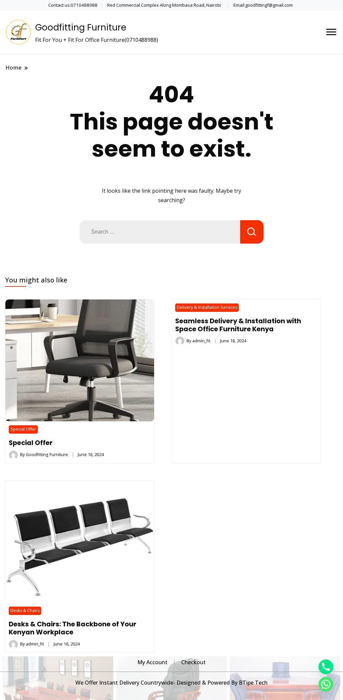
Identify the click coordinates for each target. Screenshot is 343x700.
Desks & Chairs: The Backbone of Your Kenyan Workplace (72, 628)
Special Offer (23, 429)
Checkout (193, 662)
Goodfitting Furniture (80, 27)
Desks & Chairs (25, 610)
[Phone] (326, 667)
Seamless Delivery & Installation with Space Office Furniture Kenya (238, 325)
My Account (152, 662)
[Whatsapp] (326, 684)
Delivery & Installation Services (207, 307)
